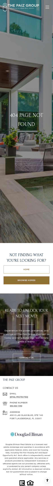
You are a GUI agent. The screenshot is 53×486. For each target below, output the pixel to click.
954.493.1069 (16, 406)
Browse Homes (26, 280)
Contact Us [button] (27, 358)
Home (26, 270)
